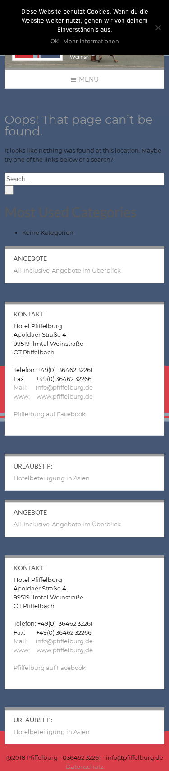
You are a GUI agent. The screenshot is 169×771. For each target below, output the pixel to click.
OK (54, 41)
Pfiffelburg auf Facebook (50, 414)
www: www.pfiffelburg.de (53, 396)
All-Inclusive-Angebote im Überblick (67, 270)
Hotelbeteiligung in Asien (52, 478)
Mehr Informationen (91, 41)
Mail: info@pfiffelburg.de (53, 387)
